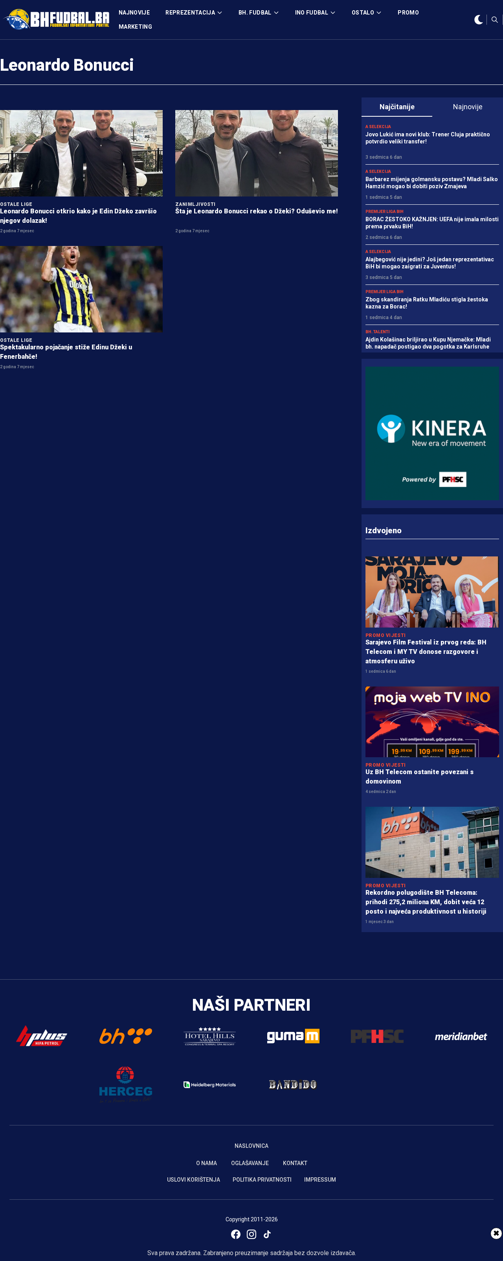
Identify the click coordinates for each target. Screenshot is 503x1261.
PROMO (408, 12)
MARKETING (135, 27)
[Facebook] (235, 1234)
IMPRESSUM (320, 1180)
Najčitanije (397, 107)
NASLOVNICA (251, 1146)
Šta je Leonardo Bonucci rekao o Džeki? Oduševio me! (256, 211)
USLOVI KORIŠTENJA (193, 1180)
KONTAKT (295, 1163)
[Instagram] (251, 1234)
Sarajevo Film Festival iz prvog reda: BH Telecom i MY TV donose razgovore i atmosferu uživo (425, 652)
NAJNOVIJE (134, 12)
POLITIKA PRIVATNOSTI (262, 1180)
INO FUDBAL (312, 12)
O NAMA (206, 1163)
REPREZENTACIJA (190, 12)
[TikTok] (267, 1234)
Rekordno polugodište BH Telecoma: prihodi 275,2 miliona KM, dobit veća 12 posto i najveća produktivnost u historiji (425, 902)
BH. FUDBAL (255, 12)
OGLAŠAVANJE (250, 1163)
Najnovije (468, 107)
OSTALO (363, 12)
